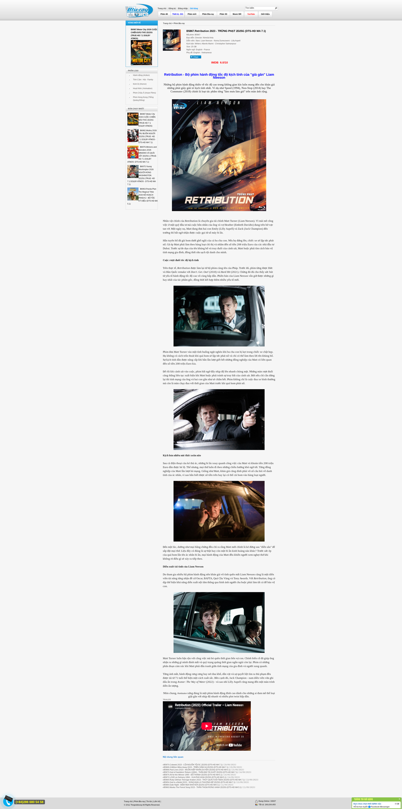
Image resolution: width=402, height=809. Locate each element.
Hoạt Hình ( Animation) (142, 88)
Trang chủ (162, 8)
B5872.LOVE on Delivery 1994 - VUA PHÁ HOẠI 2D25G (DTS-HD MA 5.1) (195, 777)
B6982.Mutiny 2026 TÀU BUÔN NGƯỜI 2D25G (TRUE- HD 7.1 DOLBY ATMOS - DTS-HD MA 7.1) (148, 136)
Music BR (237, 14)
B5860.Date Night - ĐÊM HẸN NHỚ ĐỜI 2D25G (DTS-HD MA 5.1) (192, 785)
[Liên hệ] (7, 800)
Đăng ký (172, 8)
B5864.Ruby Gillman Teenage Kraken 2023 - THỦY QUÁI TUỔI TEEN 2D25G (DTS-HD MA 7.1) (204, 780)
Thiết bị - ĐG (177, 14)
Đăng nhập (183, 8)
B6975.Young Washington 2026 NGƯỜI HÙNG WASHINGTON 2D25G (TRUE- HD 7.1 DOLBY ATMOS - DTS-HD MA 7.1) (141, 175)
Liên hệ (157, 801)
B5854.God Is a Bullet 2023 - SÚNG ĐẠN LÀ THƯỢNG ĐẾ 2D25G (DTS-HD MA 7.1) (199, 782)
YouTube (251, 14)
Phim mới (192, 14)
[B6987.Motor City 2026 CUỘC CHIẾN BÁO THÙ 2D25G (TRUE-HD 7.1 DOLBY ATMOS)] (141, 64)
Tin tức (149, 801)
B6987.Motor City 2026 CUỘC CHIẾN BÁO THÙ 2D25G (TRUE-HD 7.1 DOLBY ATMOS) (147, 120)
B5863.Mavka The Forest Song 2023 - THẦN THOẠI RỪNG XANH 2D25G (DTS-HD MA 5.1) (203, 787)
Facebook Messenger (380, 807)
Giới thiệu (265, 14)
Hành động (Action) (141, 75)
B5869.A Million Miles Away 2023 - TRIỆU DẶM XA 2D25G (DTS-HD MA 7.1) (196, 767)
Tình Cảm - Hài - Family (143, 80)
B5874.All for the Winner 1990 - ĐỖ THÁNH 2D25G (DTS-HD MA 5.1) (193, 775)
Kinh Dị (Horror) (140, 84)
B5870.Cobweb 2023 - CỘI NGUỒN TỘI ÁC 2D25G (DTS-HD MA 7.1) (193, 765)
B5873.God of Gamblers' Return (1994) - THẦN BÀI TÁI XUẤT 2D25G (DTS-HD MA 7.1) (201, 772)
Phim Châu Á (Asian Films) (144, 93)
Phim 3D (223, 14)
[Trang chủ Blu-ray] (139, 10)
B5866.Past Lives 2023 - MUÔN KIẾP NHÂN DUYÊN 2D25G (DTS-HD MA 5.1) (197, 770)
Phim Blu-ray (208, 14)
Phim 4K (164, 14)
